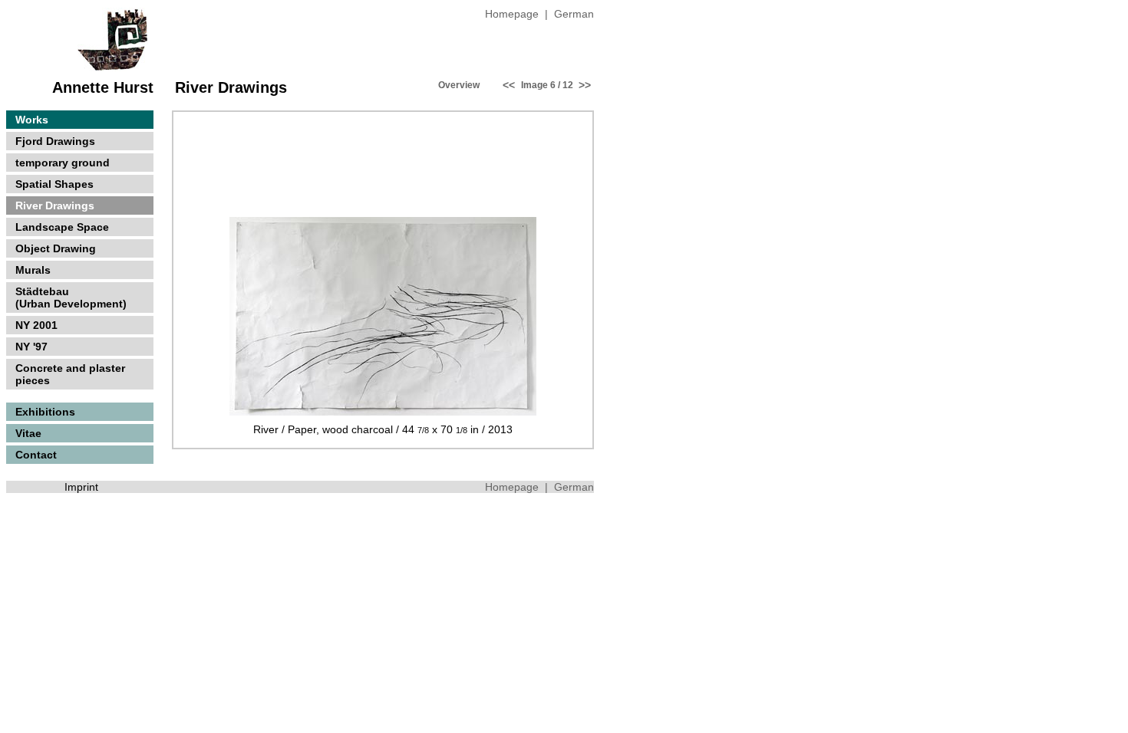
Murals (33, 270)
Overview (459, 85)
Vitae (25, 433)
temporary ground (62, 162)
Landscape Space (62, 227)
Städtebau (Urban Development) (68, 297)
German (574, 14)
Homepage (512, 14)
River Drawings (54, 205)
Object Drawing (55, 248)
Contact (33, 455)
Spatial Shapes (54, 184)
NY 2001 (36, 325)
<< (509, 85)
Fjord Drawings (55, 141)
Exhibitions (42, 412)
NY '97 (31, 346)
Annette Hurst (102, 87)
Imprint (81, 487)
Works (28, 119)
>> (583, 85)
